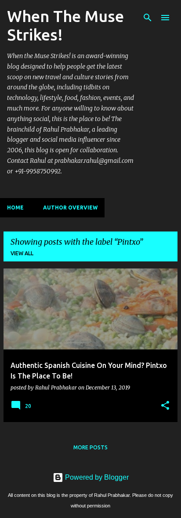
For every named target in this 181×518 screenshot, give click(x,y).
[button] (165, 405)
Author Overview (70, 207)
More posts (90, 447)
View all (22, 253)
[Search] (147, 17)
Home (15, 207)
